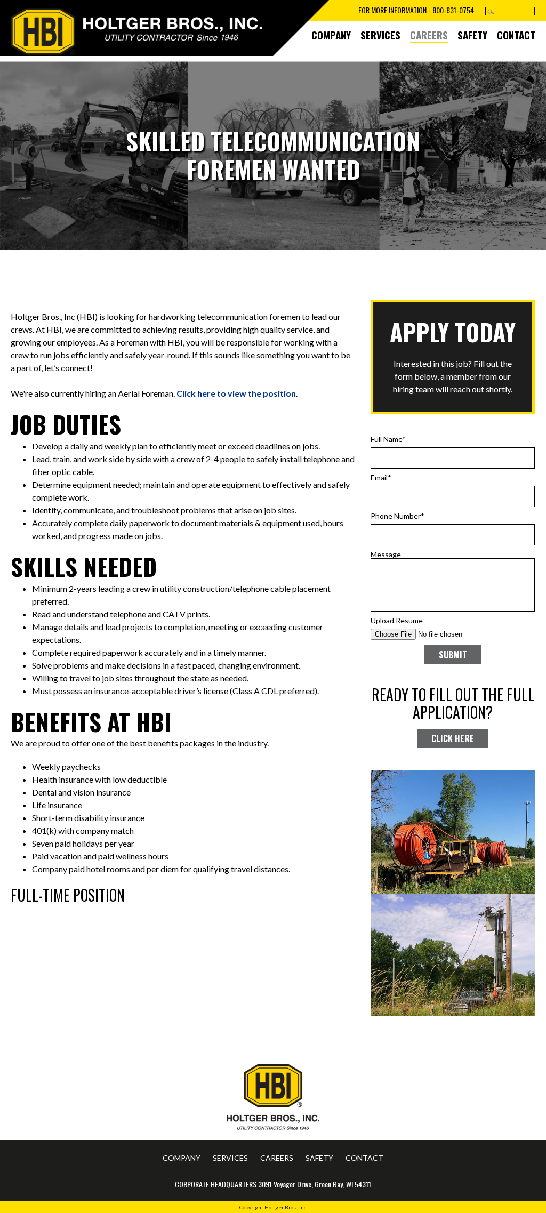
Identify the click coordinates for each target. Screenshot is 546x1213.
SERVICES (380, 34)
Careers (429, 34)
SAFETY (472, 34)
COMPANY (331, 34)
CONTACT (516, 34)
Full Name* (388, 439)
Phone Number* (397, 515)
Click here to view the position (236, 393)
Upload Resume (397, 620)
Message (386, 554)
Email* (381, 477)
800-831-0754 (453, 9)
